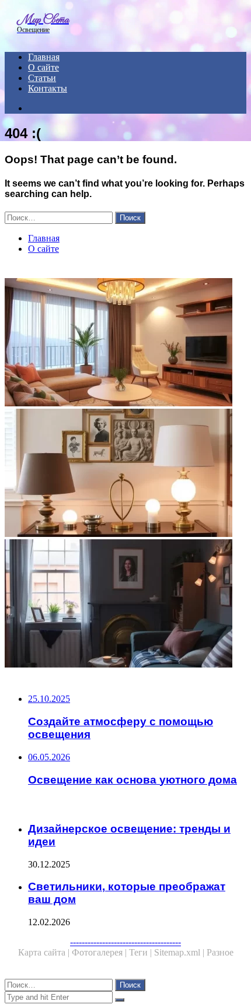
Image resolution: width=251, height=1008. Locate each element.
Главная (44, 57)
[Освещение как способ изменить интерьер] (125, 343)
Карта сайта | (45, 952)
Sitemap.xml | (180, 952)
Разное (220, 952)
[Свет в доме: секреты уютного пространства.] (125, 604)
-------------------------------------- (125, 942)
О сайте (43, 67)
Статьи (42, 78)
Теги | (141, 952)
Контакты (47, 88)
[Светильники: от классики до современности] (125, 474)
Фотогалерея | (100, 952)
